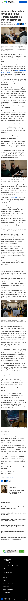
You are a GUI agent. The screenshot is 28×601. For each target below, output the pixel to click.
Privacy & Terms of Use (8, 589)
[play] (2, 599)
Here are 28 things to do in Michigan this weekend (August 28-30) (13, 513)
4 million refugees (13, 197)
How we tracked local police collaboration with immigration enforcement (12, 532)
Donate (24, 2)
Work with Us (5, 577)
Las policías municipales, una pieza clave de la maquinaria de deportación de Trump (12, 526)
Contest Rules (6, 586)
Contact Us (5, 575)
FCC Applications (6, 592)
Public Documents (6, 580)
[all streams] (26, 599)
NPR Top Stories (9, 477)
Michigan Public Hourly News (9, 583)
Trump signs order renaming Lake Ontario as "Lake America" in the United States (13, 507)
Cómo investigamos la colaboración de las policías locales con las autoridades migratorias (13, 538)
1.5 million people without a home (10, 122)
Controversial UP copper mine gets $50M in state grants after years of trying (13, 519)
